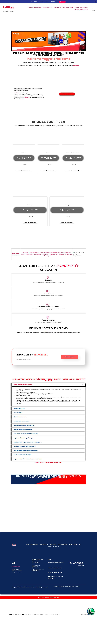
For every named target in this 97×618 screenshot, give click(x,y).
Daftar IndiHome (69, 357)
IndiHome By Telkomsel (20, 614)
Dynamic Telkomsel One (81, 7)
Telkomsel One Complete (81, 9)
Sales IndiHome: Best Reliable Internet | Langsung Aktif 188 (44, 614)
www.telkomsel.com (16, 566)
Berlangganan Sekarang (23, 170)
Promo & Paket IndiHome (34, 7)
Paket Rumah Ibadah (67, 7)
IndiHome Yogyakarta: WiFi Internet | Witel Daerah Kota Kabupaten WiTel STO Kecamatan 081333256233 (48, 53)
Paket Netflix (57, 7)
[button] (48, 384)
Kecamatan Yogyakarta (16, 254)
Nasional (21, 98)
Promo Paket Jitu (47, 7)
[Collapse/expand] (95, 2)
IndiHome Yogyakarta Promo (48, 59)
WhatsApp (62, 1)
